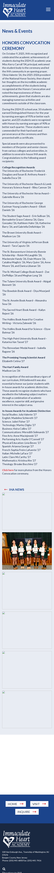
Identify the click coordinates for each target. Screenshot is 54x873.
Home (12, 804)
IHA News (16, 489)
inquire (23, 812)
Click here (8, 470)
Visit (36, 804)
